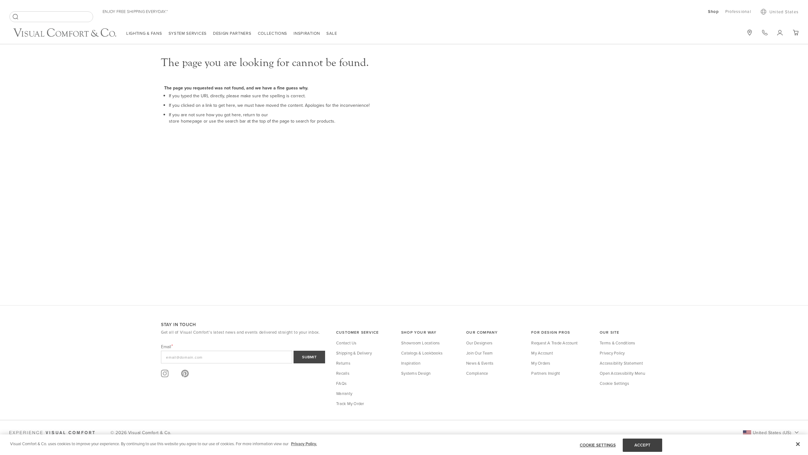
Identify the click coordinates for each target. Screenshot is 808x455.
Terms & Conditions (617, 343)
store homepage (185, 121)
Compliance (477, 373)
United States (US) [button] (772, 432)
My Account (542, 353)
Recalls (342, 373)
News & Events (479, 363)
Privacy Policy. (304, 444)
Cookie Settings (614, 383)
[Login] (780, 32)
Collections (273, 33)
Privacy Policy (612, 353)
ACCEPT (642, 445)
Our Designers (479, 343)
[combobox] (51, 16)
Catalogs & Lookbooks (422, 353)
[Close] (798, 444)
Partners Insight (545, 373)
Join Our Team (479, 353)
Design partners (232, 33)
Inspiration (307, 33)
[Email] (243, 357)
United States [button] (784, 11)
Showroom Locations (420, 343)
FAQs (341, 383)
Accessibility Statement (621, 363)
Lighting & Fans (144, 33)
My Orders (540, 363)
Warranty (344, 393)
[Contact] (765, 32)
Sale (331, 33)
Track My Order (350, 403)
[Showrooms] (749, 32)
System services (188, 33)
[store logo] (64, 33)
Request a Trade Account (554, 343)
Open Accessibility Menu (622, 373)
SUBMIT (309, 357)
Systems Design (416, 373)
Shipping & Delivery (354, 353)
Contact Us (346, 343)
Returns (343, 363)
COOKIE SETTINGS (598, 445)
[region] (404, 444)
